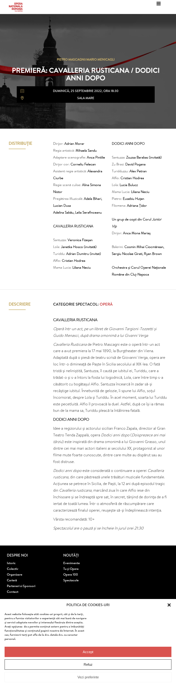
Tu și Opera (71, 568)
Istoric (11, 563)
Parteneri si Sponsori (21, 586)
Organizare (14, 574)
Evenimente (71, 563)
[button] (169, 605)
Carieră (12, 580)
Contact (12, 591)
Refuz (88, 664)
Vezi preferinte (88, 677)
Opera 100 (70, 574)
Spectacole (71, 580)
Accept (88, 652)
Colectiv (12, 568)
